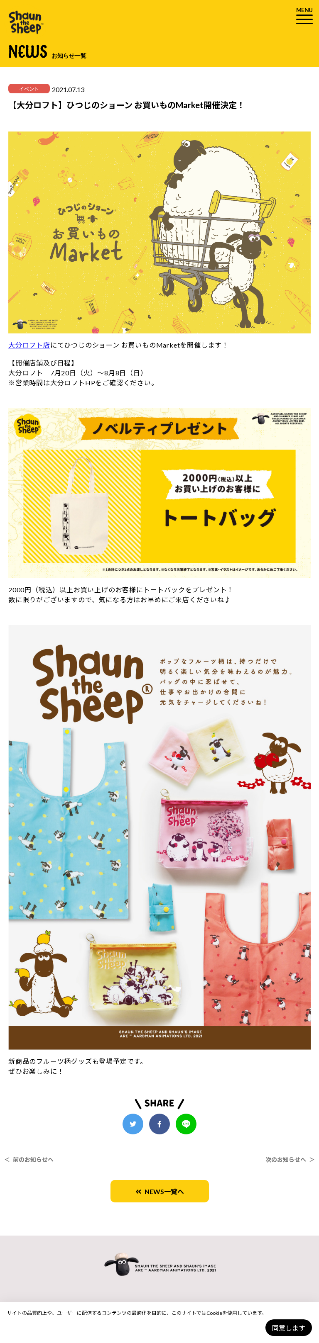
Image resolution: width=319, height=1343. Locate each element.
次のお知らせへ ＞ (290, 1159)
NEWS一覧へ (162, 1191)
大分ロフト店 (29, 345)
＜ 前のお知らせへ (29, 1159)
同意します (288, 1328)
